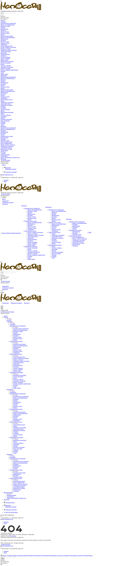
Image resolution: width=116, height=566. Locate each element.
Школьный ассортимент (19, 375)
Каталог (9, 320)
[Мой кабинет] (1, 284)
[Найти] (2, 14)
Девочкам (12, 324)
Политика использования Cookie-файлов (46, 555)
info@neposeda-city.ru (7, 174)
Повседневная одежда (19, 357)
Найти (2, 558)
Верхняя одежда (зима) (19, 344)
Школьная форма (11, 495)
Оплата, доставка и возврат (9, 555)
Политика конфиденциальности (26, 555)
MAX (5, 181)
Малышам (13, 457)
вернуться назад (5, 536)
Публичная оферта (88, 555)
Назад (10, 318)
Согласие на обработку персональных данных (69, 555)
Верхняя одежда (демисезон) (21, 328)
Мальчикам (13, 392)
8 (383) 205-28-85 (5, 160)
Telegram (6, 180)
